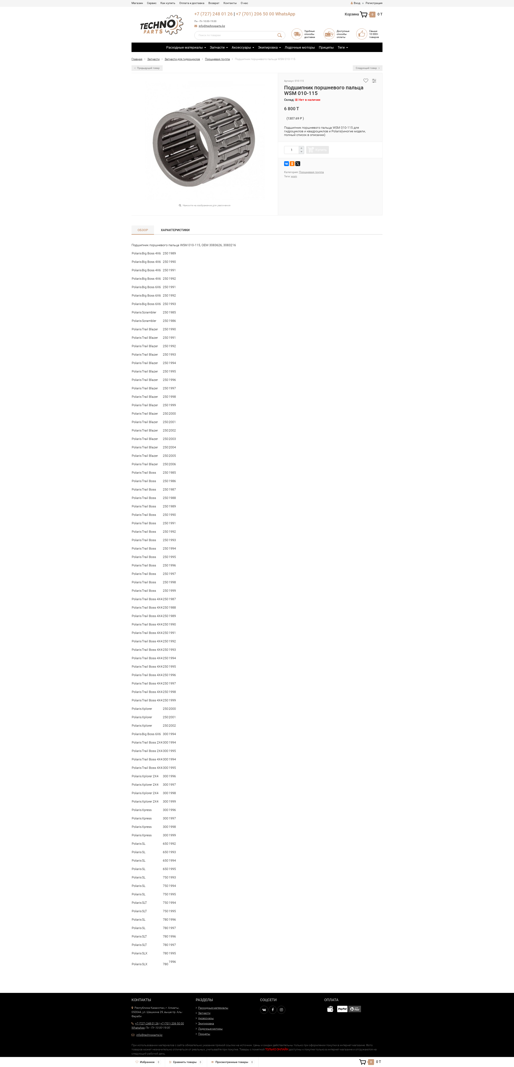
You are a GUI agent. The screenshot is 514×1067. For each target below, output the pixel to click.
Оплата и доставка (191, 3)
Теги (341, 47)
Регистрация (374, 3)
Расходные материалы (184, 47)
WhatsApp (285, 13)
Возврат (213, 3)
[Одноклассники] (292, 163)
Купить (321, 150)
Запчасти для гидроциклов (182, 59)
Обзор (143, 230)
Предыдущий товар (148, 68)
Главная (137, 59)
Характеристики (175, 230)
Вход (357, 3)
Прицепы (326, 47)
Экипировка (268, 47)
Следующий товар (366, 68)
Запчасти (217, 47)
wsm (294, 176)
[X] (297, 163)
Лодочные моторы (300, 47)
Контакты (230, 3)
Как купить (167, 3)
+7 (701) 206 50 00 (255, 13)
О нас (244, 3)
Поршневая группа (217, 59)
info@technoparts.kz (212, 26)
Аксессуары (241, 47)
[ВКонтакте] (286, 163)
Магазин (137, 3)
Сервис (151, 3)
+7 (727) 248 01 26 (213, 13)
